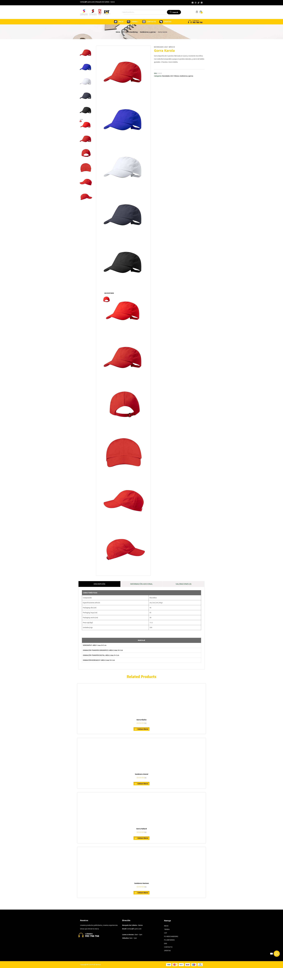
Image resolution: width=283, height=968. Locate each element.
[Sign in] (197, 12)
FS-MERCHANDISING (171, 936)
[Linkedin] (201, 2)
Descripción (99, 584)
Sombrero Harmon (141, 883)
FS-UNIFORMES (169, 940)
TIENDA (134, 22)
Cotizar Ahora (142, 729)
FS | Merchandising (130, 32)
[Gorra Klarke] (141, 700)
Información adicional (141, 584)
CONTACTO (151, 22)
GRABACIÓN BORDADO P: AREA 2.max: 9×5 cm (99, 660)
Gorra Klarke (141, 720)
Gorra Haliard (141, 829)
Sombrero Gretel (141, 774)
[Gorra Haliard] (141, 809)
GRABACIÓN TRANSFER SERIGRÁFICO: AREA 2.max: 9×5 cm (103, 650)
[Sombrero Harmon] (141, 863)
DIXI (165, 943)
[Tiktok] (198, 2)
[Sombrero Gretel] (141, 754)
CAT (165, 933)
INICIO (121, 22)
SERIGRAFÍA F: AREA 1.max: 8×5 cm (94, 645)
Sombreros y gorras (148, 32)
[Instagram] (195, 2)
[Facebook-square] (192, 2)
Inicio (118, 32)
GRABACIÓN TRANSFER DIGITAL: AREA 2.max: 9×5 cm (101, 655)
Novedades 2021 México (164, 47)
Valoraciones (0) (183, 584)
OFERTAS (167, 22)
